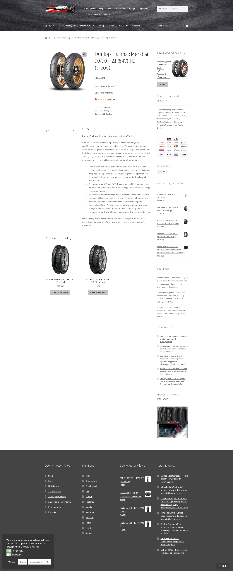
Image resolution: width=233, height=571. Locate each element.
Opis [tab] (47, 130)
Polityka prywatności (92, 14)
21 (104, 114)
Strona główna (90, 8)
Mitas (88, 522)
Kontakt (107, 14)
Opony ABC (85, 25)
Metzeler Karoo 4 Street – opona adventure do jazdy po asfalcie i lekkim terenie (173, 371)
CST (87, 491)
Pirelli (88, 527)
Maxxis (89, 507)
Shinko (89, 533)
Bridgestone (91, 481)
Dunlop (109, 114)
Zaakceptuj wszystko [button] (40, 562)
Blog (101, 8)
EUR (165, 172)
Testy (111, 25)
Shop (109, 8)
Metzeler (90, 512)
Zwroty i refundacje (57, 496)
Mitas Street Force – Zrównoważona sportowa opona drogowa (172, 541)
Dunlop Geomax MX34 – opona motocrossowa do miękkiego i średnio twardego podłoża (172, 381)
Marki (121, 25)
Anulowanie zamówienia (59, 501)
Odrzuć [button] (11, 562)
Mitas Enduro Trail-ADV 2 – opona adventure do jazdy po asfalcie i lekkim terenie (174, 349)
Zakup (101, 25)
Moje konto (143, 8)
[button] (84, 54)
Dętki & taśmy (65, 25)
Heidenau (90, 501)
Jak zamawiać (120, 8)
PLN (159, 172)
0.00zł (164, 25)
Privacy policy (54, 507)
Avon (88, 475)
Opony (48, 25)
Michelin (89, 517)
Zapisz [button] (23, 562)
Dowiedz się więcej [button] (30, 547)
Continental (91, 486)
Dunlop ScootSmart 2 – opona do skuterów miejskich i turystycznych (174, 339)
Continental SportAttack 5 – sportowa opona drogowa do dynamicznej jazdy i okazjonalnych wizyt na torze (172, 360)
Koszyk (132, 8)
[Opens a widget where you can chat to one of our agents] (222, 566)
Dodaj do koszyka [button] (60, 292)
